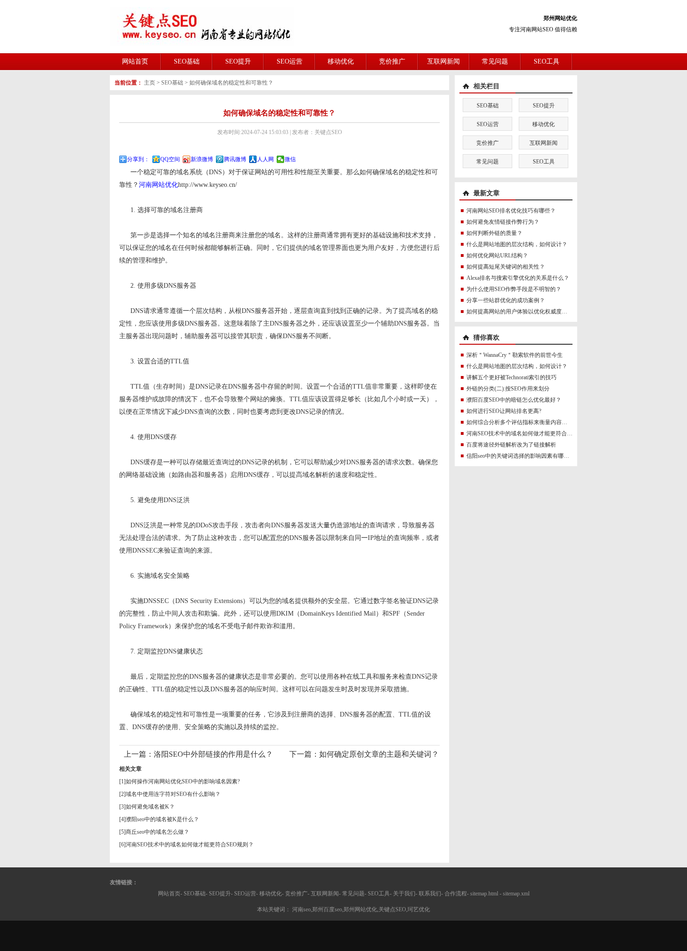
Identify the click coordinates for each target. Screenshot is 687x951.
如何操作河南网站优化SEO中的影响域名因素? (183, 781)
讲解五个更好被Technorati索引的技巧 (511, 377)
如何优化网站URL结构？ (497, 255)
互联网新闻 (443, 61)
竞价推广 (392, 61)
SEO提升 (238, 61)
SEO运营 (289, 61)
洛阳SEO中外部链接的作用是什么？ (213, 754)
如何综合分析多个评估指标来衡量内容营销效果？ (528, 422)
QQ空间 (170, 159)
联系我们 (430, 893)
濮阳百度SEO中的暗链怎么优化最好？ (513, 400)
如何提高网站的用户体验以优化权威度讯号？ (522, 311)
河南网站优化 (158, 184)
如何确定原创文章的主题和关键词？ (379, 754)
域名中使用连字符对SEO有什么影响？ (173, 794)
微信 (290, 159)
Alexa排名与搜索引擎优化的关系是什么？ (517, 278)
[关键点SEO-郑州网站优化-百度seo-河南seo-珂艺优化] (202, 26)
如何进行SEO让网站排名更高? (503, 411)
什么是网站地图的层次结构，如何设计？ (516, 244)
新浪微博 (202, 159)
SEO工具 (546, 61)
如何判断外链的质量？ (494, 233)
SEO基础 (187, 61)
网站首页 (135, 61)
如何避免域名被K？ (150, 806)
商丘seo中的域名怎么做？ (157, 832)
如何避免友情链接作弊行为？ (502, 222)
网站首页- (170, 893)
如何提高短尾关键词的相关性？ (505, 266)
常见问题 (495, 61)
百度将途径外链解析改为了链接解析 (511, 444)
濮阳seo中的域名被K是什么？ (162, 819)
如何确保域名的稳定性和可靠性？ (231, 82)
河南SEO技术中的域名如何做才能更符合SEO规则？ (190, 844)
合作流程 (455, 893)
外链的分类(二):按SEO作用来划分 (508, 388)
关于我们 (404, 893)
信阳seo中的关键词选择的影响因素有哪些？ (520, 456)
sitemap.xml (516, 893)
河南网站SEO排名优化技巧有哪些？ (511, 210)
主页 (149, 82)
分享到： (138, 159)
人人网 (265, 159)
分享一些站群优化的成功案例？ (505, 300)
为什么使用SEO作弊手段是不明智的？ (513, 289)
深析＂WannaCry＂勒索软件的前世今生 (514, 355)
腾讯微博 (235, 159)
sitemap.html (484, 893)
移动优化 (341, 61)
